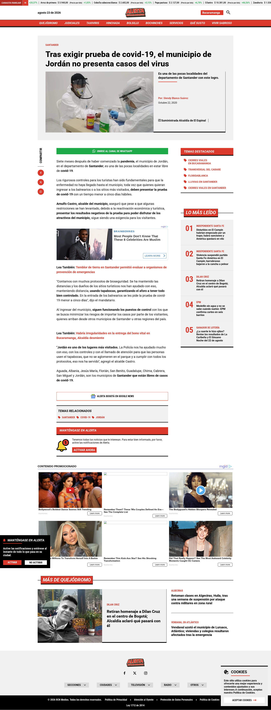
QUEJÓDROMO (48, 23)
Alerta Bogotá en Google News (115, 396)
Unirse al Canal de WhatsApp (114, 151)
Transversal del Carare (204, 169)
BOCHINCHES (154, 23)
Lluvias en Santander (202, 181)
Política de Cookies (244, 692)
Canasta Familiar (11, 3)
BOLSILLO (133, 23)
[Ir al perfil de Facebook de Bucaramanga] (124, 673)
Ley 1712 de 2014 (135, 705)
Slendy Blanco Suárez (176, 98)
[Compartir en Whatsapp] (41, 191)
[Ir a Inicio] (135, 12)
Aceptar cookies (242, 700)
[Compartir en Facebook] (41, 173)
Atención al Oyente (144, 700)
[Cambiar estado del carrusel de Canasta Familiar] (25, 3)
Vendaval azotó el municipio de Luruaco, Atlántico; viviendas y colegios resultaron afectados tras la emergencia (200, 631)
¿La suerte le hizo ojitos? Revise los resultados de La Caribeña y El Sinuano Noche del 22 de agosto (211, 336)
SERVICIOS (176, 23)
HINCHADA (113, 23)
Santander (68, 417)
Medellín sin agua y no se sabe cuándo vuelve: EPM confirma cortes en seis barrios (210, 310)
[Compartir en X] (41, 182)
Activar (12, 562)
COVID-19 (85, 417)
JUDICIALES (72, 23)
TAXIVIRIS (92, 23)
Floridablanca (198, 175)
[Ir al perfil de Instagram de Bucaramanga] (145, 673)
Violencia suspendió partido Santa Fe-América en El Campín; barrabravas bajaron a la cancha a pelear (212, 260)
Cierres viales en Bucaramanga (199, 162)
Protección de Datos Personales (176, 700)
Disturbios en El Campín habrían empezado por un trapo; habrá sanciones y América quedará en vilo (210, 234)
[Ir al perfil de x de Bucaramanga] (134, 673)
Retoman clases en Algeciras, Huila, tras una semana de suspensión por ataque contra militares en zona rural (199, 599)
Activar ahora (84, 450)
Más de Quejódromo (67, 580)
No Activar (35, 562)
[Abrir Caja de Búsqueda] (228, 12)
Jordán (100, 417)
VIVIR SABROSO (222, 23)
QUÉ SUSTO (197, 23)
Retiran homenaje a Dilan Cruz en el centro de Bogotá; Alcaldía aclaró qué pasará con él (212, 285)
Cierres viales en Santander (207, 187)
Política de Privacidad (116, 700)
